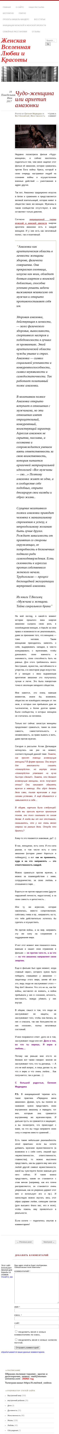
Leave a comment (52, 115)
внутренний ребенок (16, 1400)
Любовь (11, 1425)
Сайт (17, 1323)
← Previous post (24, 1242)
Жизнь (10, 1420)
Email (18, 1315)
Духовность (12, 1410)
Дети (9, 1405)
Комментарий (22, 1271)
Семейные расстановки (15, 32)
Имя (17, 1307)
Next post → (49, 1242)
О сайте (20, 7)
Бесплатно (8, 13)
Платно (22, 13)
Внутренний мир (22, 116)
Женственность (37, 116)
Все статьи (39, 19)
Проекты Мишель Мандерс (16, 19)
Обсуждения (13, 1430)
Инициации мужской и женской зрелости (24, 25)
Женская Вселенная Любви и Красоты (15, 50)
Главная (7, 7)
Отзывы (36, 32)
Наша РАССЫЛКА (36, 7)
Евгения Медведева (33, 114)
